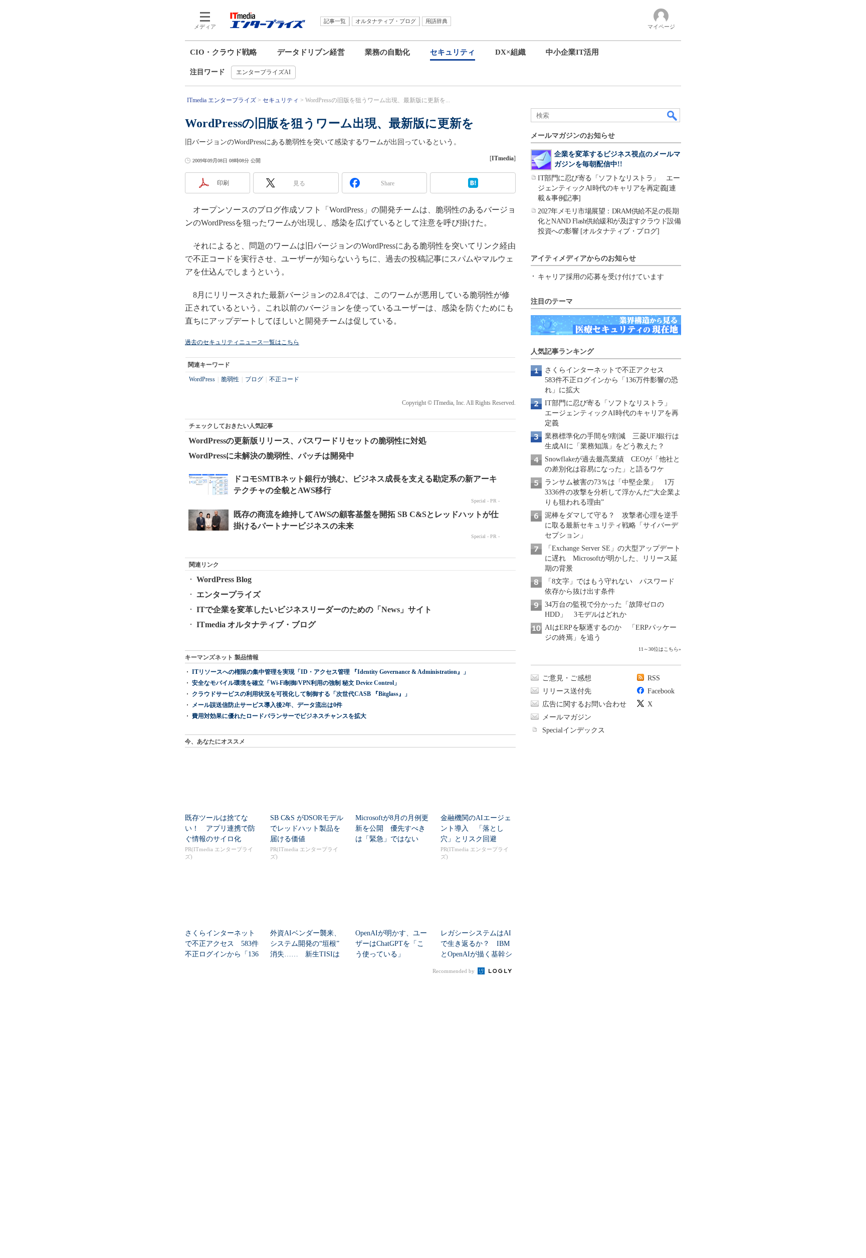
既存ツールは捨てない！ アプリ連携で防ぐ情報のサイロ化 (220, 828)
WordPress (202, 379)
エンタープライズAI (263, 72)
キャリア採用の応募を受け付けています (601, 277)
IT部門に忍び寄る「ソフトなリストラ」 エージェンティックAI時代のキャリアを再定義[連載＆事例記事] (609, 188)
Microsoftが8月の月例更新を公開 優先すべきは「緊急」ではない (391, 828)
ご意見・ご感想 (566, 678)
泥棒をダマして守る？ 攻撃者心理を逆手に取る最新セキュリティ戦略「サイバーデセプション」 (611, 525)
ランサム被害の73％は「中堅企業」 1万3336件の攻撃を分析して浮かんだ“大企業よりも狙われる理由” (613, 492)
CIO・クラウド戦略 (223, 52)
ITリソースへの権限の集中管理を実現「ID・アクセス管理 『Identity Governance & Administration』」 (330, 671)
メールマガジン (566, 717)
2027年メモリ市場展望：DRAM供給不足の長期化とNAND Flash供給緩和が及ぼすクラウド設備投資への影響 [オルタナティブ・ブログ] (609, 221)
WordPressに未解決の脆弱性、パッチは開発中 (271, 455)
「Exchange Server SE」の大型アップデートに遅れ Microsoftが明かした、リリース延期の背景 (613, 558)
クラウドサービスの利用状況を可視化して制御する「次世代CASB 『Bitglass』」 (301, 693)
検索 (672, 115)
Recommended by (454, 971)
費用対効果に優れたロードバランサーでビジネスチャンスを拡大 (279, 715)
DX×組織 (510, 52)
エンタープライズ (228, 594)
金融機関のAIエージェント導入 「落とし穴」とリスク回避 (476, 828)
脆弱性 (230, 379)
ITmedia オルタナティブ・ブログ (256, 624)
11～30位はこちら (658, 649)
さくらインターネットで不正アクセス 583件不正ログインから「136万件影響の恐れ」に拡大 (611, 380)
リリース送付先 (566, 691)
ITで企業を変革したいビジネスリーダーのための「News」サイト (314, 609)
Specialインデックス (573, 730)
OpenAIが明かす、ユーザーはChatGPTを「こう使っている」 (391, 943)
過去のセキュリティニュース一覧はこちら (242, 342)
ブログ (254, 379)
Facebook (661, 691)
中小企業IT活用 (572, 52)
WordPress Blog (224, 579)
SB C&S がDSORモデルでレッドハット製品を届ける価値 (306, 828)
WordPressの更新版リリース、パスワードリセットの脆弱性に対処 (307, 440)
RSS (653, 678)
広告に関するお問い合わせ (584, 704)
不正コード (284, 379)
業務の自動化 (387, 52)
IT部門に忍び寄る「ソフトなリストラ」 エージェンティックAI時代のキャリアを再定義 (612, 413)
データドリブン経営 (311, 52)
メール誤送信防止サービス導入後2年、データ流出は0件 (267, 704)
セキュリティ (452, 52)
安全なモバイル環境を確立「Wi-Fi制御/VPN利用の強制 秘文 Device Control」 (296, 682)
